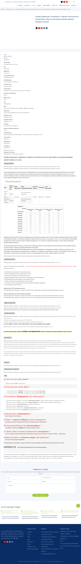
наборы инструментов (31, 331)
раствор (10, 121)
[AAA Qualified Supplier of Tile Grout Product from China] (32, 166)
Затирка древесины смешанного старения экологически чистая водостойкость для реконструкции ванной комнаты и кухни (43, 9)
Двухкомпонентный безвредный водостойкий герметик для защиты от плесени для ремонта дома (70, 516)
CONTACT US (10, 447)
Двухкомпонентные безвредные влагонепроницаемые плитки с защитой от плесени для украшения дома (50, 516)
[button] (76, 5)
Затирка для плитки (10, 9)
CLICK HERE (46, 324)
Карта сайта (45, 561)
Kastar (2, 9)
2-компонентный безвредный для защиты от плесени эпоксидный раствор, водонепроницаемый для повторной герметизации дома (10, 517)
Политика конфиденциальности (56, 561)
